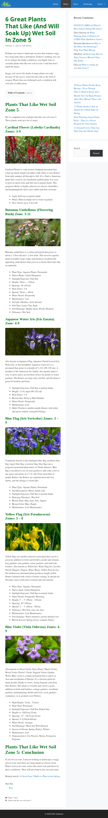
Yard (15, 797)
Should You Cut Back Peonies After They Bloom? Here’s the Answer (87, 99)
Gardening (87, 4)
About (99, 4)
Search (77, 148)
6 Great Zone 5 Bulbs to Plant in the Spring (40, 776)
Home (55, 4)
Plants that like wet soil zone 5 (19, 800)
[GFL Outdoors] (6, 4)
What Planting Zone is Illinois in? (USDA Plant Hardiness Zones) (88, 36)
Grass (75, 4)
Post (11, 787)
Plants (65, 4)
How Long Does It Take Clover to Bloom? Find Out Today (88, 57)
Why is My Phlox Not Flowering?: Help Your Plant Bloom (87, 46)
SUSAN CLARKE (82, 25)
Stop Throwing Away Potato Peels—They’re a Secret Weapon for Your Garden (87, 120)
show (29, 93)
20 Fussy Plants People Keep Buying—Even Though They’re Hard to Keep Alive (87, 88)
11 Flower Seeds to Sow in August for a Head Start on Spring (86, 110)
